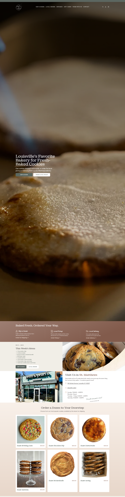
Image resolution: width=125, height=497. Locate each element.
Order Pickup (55, 338)
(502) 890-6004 (71, 388)
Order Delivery (90, 338)
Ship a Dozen (24, 174)
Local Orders (33, 366)
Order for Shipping (21, 337)
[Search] (102, 6)
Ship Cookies (21, 366)
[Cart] (108, 6)
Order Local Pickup (42, 174)
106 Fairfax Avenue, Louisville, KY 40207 (78, 383)
